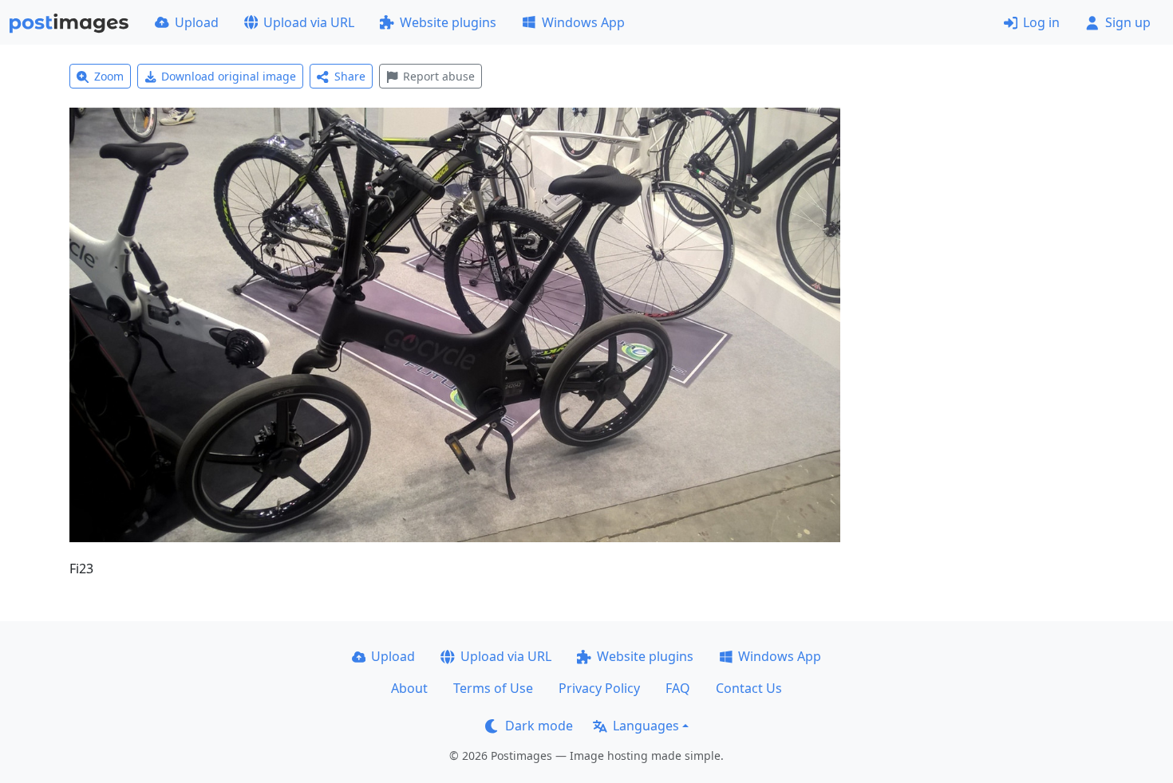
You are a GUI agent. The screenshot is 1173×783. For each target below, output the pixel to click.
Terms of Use (493, 688)
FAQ (677, 688)
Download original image (228, 76)
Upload (197, 22)
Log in (1041, 22)
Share (349, 76)
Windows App (583, 22)
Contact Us (749, 688)
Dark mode (539, 725)
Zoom (109, 76)
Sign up (1128, 22)
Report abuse (439, 76)
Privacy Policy (599, 688)
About (409, 688)
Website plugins (448, 22)
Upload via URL (308, 22)
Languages (646, 725)
